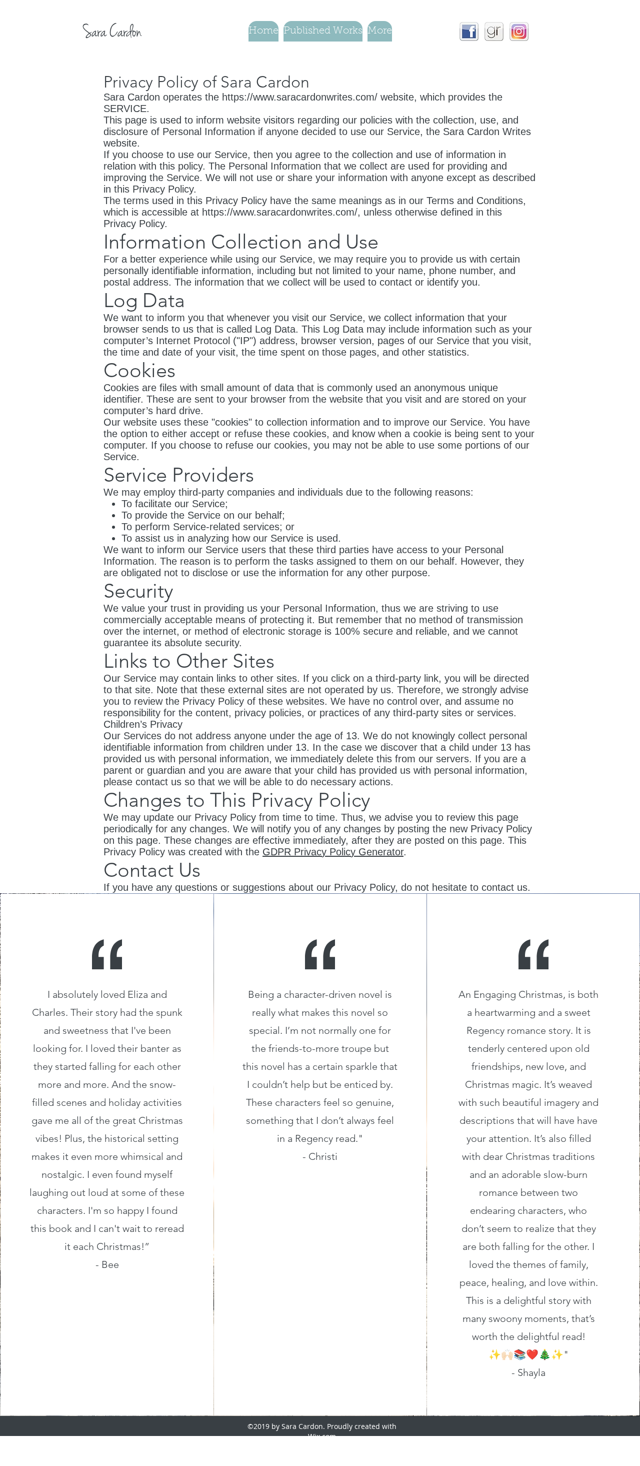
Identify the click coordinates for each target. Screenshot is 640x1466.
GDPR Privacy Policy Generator (333, 851)
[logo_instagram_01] (519, 32)
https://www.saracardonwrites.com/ (300, 97)
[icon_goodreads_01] (494, 32)
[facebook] (469, 32)
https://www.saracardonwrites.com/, (281, 212)
